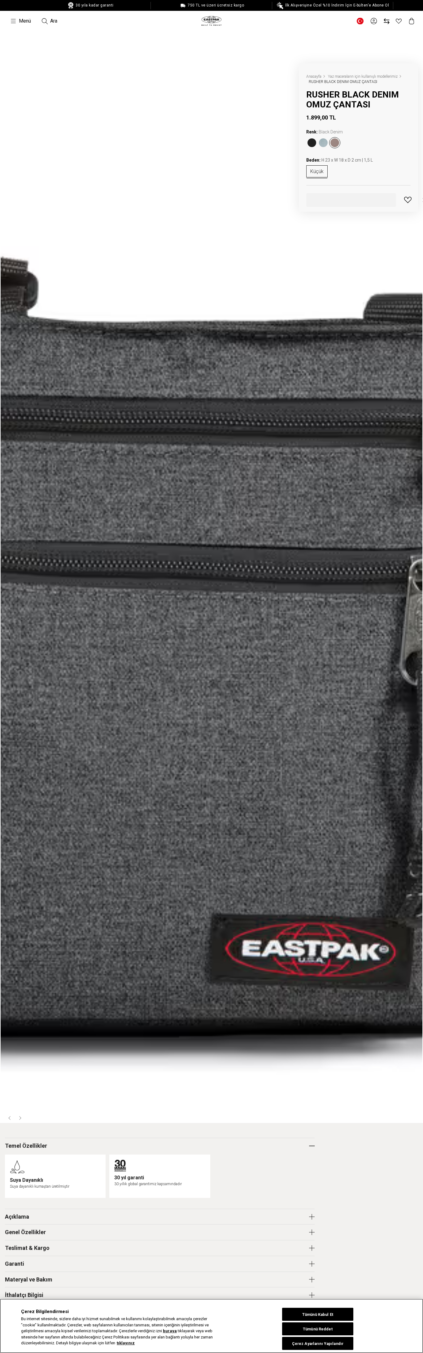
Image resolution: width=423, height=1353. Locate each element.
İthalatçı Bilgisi (24, 1295)
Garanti (14, 1263)
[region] (211, 1326)
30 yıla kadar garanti (94, 5)
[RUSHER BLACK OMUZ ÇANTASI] (311, 142)
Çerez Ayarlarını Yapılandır (317, 1343)
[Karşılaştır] (387, 21)
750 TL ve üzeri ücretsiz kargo (215, 5)
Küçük (317, 171)
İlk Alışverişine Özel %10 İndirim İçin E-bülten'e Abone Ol (336, 5)
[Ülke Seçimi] (360, 21)
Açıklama (17, 1216)
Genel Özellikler (25, 1232)
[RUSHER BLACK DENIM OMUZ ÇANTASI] (334, 142)
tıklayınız (126, 1343)
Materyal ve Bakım (28, 1279)
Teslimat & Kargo (27, 1248)
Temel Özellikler (26, 1145)
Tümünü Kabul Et (317, 1314)
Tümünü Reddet (318, 1329)
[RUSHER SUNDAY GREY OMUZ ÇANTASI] (323, 142)
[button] (10, 1118)
